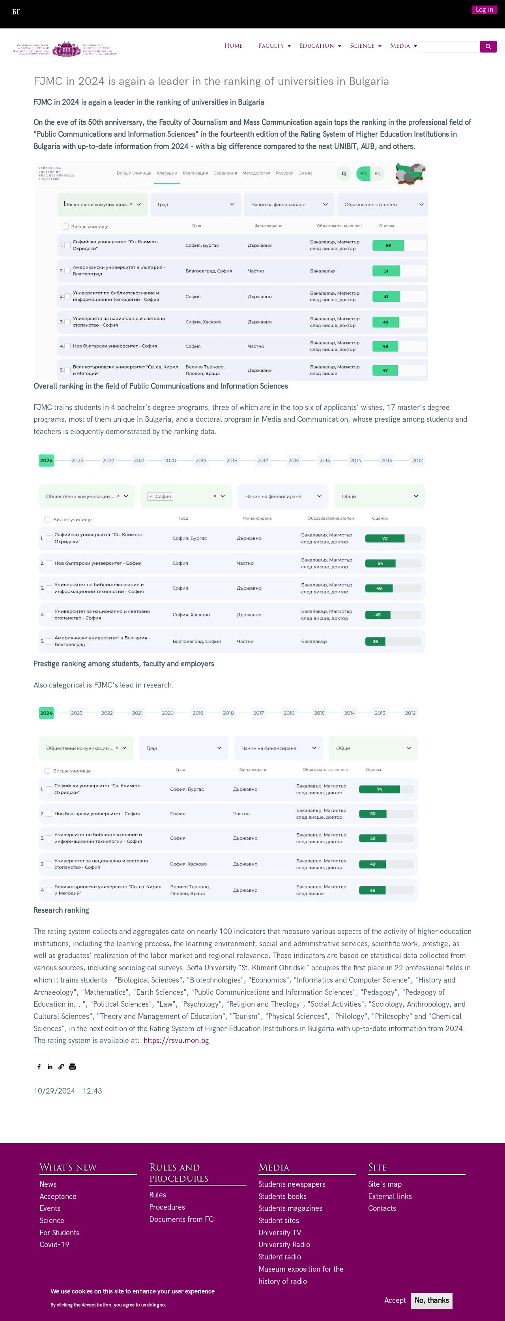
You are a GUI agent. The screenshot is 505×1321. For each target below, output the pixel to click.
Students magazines (290, 1208)
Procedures (167, 1207)
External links (390, 1196)
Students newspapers (291, 1184)
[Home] (65, 50)
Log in (484, 10)
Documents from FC (181, 1219)
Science (366, 51)
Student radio (279, 1257)
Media (404, 51)
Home (233, 46)
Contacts (382, 1208)
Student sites (278, 1220)
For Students (59, 1233)
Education (320, 51)
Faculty (275, 51)
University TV (279, 1233)
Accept (395, 1300)
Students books (282, 1196)
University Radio (284, 1245)
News (47, 1184)
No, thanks (432, 1300)
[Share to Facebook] (39, 1067)
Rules (157, 1195)
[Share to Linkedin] (50, 1067)
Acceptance (58, 1196)
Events (49, 1208)
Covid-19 (54, 1245)
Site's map (385, 1184)
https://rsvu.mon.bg (176, 1040)
